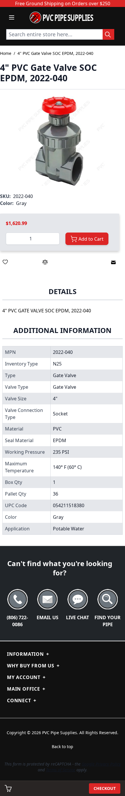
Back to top (62, 746)
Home (5, 53)
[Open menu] (12, 17)
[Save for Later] (5, 262)
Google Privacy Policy (101, 764)
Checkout (105, 788)
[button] (59, 141)
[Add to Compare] (45, 262)
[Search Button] (108, 34)
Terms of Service (60, 769)
